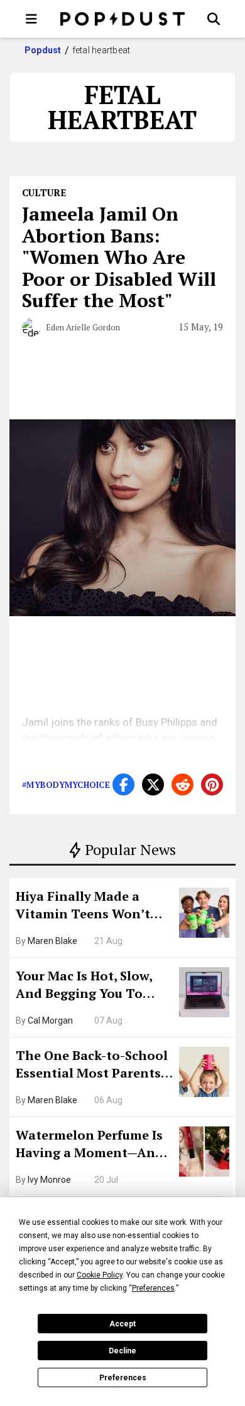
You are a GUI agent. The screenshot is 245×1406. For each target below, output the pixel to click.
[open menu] (31, 19)
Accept (122, 1323)
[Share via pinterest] (212, 784)
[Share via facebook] (123, 784)
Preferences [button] (153, 1288)
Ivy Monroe (49, 1180)
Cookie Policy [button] (99, 1275)
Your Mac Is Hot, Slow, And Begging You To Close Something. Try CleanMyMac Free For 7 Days (88, 986)
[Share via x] (153, 784)
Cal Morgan (50, 1020)
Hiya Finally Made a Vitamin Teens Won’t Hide (83, 906)
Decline (122, 1350)
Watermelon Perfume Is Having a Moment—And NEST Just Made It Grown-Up (89, 1145)
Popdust (43, 50)
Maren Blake (52, 941)
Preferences (122, 1377)
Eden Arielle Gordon (83, 327)
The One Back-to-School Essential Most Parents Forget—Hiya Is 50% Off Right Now (92, 1065)
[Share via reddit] (182, 784)
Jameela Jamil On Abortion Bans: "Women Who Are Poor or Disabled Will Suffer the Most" (119, 257)
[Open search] (213, 19)
